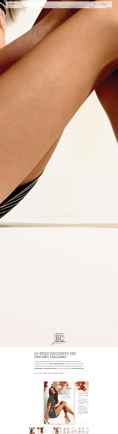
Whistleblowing (108, 7)
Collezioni (58, 7)
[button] (87, 404)
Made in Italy (25, 7)
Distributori (91, 7)
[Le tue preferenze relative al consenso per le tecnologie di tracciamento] (117, 325)
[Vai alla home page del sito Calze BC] (13, 3)
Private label (9, 7)
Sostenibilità (41, 7)
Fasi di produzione (74, 7)
